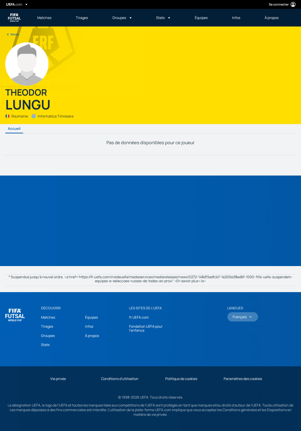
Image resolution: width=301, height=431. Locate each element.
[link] (44, 17)
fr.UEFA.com (139, 317)
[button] (122, 17)
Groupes (48, 335)
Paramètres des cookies (243, 378)
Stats (45, 344)
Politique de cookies (181, 378)
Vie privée (58, 378)
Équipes (91, 317)
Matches (48, 317)
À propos (92, 335)
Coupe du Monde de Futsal (14, 17)
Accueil (14, 129)
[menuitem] (51, 17)
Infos (89, 326)
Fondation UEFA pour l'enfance (146, 328)
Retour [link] (15, 34)
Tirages (47, 326)
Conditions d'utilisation (119, 378)
